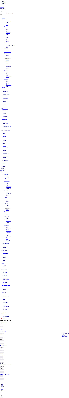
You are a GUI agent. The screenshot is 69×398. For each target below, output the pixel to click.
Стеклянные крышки (6, 316)
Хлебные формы (8, 33)
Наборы (7, 75)
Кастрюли (7, 21)
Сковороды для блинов (6, 88)
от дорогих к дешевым (65, 336)
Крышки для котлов (5, 160)
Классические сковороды (6, 94)
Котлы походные (5, 120)
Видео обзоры (4, 3)
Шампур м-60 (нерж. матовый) (5, 374)
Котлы (4, 143)
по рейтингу (63, 334)
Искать (1, 14)
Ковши (6, 39)
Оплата (2, 385)
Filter (1, 326)
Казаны (7, 28)
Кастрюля (4, 257)
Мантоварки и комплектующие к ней (10, 45)
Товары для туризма (8, 188)
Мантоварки (4, 101)
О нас (2, 384)
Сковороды (7, 22)
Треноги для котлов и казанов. (7, 126)
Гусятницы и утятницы (8, 67)
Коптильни (4, 276)
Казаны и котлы (8, 222)
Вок (3, 244)
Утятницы (4, 113)
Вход (2, 389)
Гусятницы (4, 110)
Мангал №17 (2, 355)
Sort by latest (63, 335)
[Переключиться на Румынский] (3, 11)
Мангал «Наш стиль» (3, 345)
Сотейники (7, 34)
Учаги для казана (5, 127)
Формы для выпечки (8, 32)
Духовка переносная (5, 283)
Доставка (2, 1)
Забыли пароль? (3, 390)
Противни (7, 30)
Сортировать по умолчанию (65, 333)
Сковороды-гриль (5, 91)
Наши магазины (3, 4)
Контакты (2, 386)
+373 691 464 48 (2, 7)
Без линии (1, 329)
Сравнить (2, 347)
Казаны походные (5, 123)
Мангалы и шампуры (6, 279)
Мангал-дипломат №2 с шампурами (5, 364)
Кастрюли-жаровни (8, 38)
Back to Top (1, 397)
